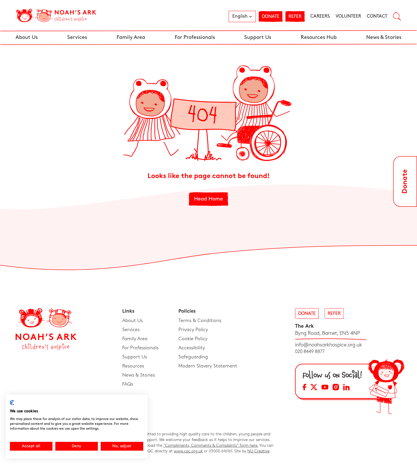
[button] (242, 16)
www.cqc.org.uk (188, 451)
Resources (133, 366)
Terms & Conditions (199, 320)
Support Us (257, 37)
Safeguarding (193, 357)
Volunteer (348, 16)
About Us (27, 37)
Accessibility (191, 348)
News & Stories (383, 37)
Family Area (131, 37)
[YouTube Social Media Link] (324, 388)
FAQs (127, 384)
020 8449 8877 (310, 352)
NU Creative (258, 451)
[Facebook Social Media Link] (304, 388)
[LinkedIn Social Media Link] (346, 388)
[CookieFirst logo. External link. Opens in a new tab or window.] (12, 402)
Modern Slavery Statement (207, 366)
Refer (295, 16)
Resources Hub (319, 37)
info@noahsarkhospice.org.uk (328, 345)
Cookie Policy (192, 338)
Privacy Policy (193, 329)
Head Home (208, 199)
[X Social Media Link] (313, 388)
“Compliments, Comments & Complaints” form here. (210, 445)
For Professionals (195, 37)
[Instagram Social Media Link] (335, 388)
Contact (377, 16)
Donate (270, 16)
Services (77, 37)
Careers (320, 16)
